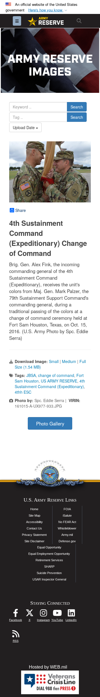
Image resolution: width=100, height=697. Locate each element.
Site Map (34, 515)
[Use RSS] (15, 635)
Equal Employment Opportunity (49, 553)
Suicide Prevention (49, 573)
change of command (56, 375)
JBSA (31, 375)
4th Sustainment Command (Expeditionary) (50, 383)
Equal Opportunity (49, 547)
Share (20, 210)
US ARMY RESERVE (59, 381)
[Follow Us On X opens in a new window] (29, 614)
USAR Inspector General (49, 579)
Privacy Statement (34, 534)
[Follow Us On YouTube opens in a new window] (57, 614)
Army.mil (67, 534)
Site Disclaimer (34, 541)
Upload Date (24, 127)
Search (77, 107)
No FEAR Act (67, 522)
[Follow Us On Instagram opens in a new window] (43, 614)
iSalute (67, 515)
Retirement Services (49, 560)
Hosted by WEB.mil (48, 667)
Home (34, 509)
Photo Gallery (50, 423)
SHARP (49, 566)
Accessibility (34, 522)
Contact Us (34, 528)
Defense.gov (67, 541)
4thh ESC (23, 392)
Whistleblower (67, 528)
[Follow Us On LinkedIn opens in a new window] (71, 614)
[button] (48, 10)
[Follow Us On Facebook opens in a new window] (15, 614)
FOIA (67, 509)
